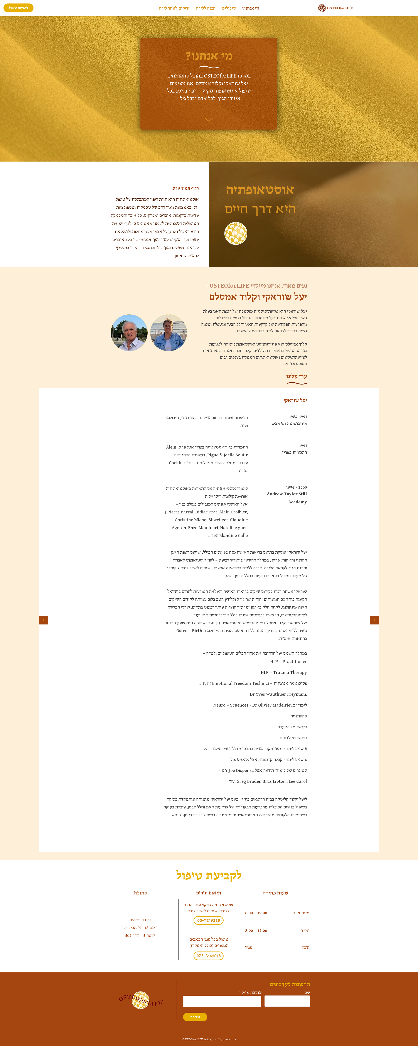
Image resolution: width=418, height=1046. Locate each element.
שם (307, 992)
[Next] (374, 620)
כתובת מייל (251, 992)
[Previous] (43, 620)
